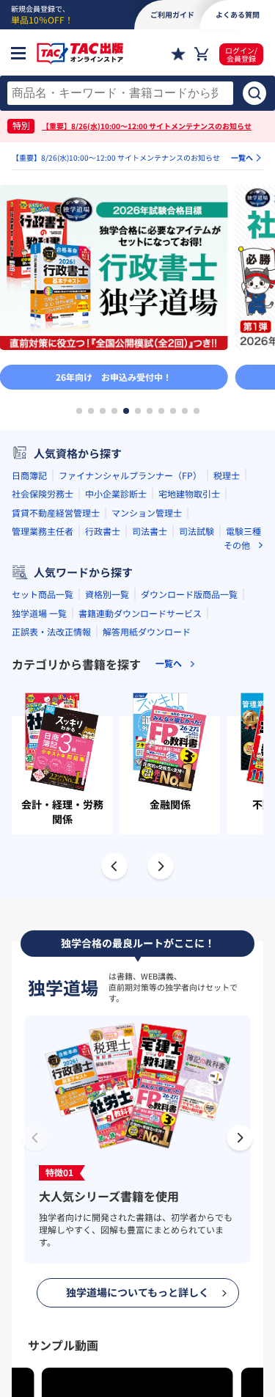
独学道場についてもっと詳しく (137, 1292)
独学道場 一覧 (39, 613)
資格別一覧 (107, 594)
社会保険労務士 (42, 493)
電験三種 (243, 531)
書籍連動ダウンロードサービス (140, 613)
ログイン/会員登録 (241, 54)
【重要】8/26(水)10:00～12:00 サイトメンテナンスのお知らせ (147, 126)
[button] (79, 411)
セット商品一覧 (42, 594)
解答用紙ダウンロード (147, 631)
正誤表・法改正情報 (51, 631)
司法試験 (196, 531)
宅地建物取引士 (189, 493)
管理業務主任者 (42, 531)
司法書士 (149, 531)
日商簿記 (29, 475)
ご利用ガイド (172, 14)
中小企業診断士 (116, 493)
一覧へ (242, 158)
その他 (237, 545)
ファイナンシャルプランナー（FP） (130, 475)
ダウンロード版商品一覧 (189, 594)
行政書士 (102, 531)
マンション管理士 (146, 512)
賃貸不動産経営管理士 (56, 512)
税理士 (226, 475)
